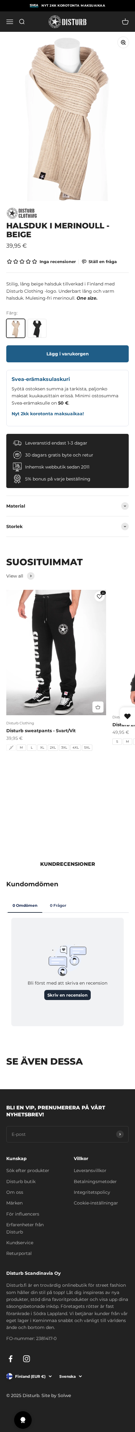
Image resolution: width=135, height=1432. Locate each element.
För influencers (22, 1214)
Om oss (14, 1192)
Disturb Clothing (20, 723)
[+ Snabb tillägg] (98, 707)
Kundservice (19, 1242)
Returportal (19, 1253)
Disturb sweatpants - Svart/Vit (41, 730)
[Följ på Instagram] (26, 1358)
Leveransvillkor (90, 1170)
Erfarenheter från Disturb (25, 1228)
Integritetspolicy (92, 1192)
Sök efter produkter (27, 1170)
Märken (14, 1203)
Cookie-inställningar (96, 1203)
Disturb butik (20, 1181)
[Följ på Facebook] (10, 1358)
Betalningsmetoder (95, 1181)
